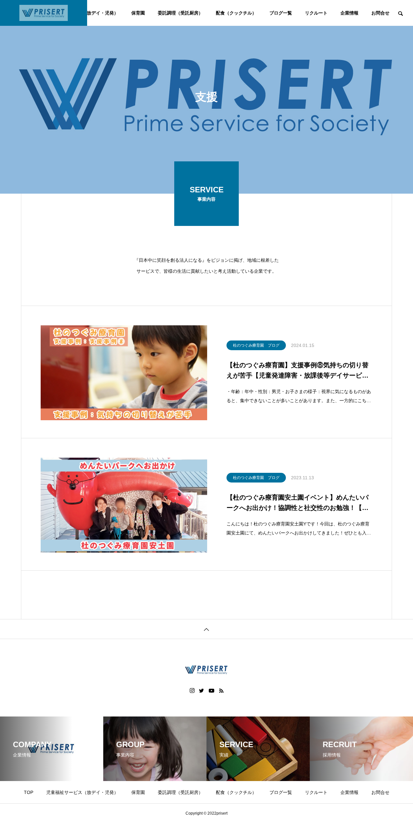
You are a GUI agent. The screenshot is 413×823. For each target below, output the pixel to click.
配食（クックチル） (236, 12)
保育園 (138, 12)
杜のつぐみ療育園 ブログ (256, 345)
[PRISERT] (43, 13)
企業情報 (349, 12)
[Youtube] (212, 690)
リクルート (316, 12)
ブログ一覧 (280, 12)
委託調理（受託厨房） (180, 12)
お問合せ (380, 12)
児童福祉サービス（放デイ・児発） (82, 792)
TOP (28, 792)
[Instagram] (192, 690)
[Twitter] (201, 690)
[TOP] (206, 629)
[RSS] (221, 690)
